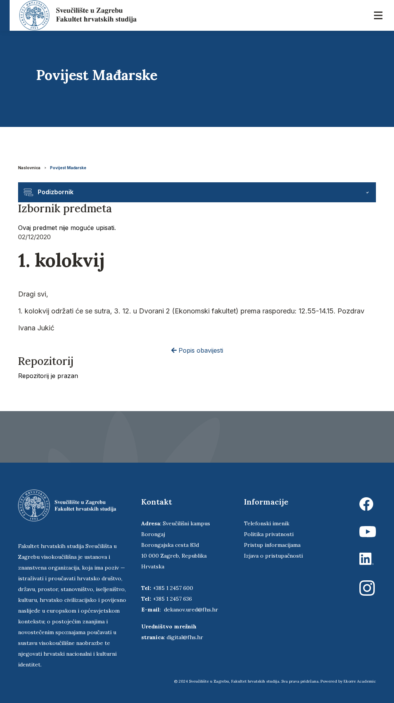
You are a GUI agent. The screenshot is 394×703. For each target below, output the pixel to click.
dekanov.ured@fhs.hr (191, 609)
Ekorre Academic (360, 681)
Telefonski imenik (266, 523)
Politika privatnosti (269, 534)
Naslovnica (29, 167)
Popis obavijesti (200, 350)
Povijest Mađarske (68, 167)
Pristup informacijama (272, 544)
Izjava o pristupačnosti (273, 555)
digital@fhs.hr (185, 637)
